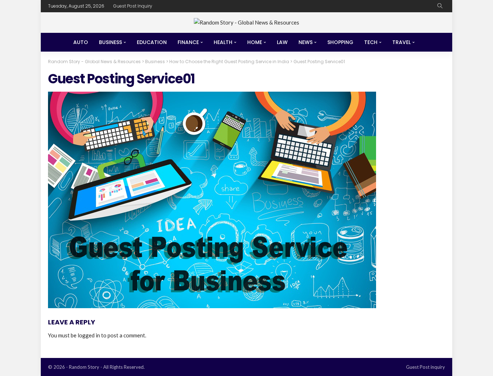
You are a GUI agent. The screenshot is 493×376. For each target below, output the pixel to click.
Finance (188, 42)
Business (110, 42)
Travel (401, 42)
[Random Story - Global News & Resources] (246, 22)
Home (254, 42)
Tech (371, 42)
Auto (80, 42)
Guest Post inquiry (132, 6)
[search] (440, 6)
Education (152, 42)
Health (223, 42)
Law (282, 42)
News (305, 42)
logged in (89, 335)
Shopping (340, 42)
